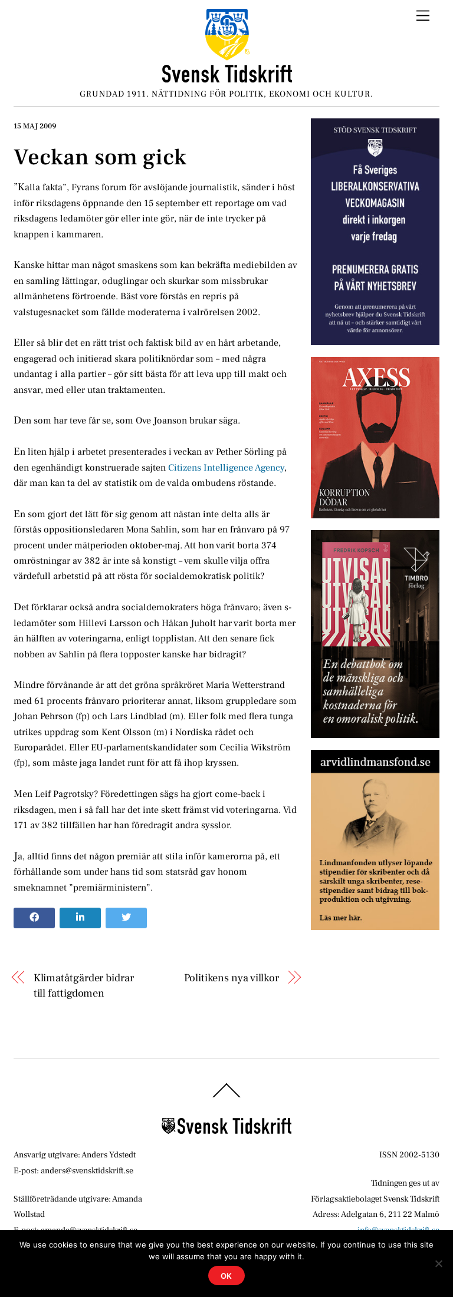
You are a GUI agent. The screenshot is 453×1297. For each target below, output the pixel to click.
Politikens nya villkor (231, 978)
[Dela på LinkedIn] (80, 918)
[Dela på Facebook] (34, 918)
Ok (227, 1276)
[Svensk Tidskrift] (227, 78)
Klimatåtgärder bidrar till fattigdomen (84, 985)
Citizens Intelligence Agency (226, 468)
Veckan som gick (100, 157)
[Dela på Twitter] (126, 918)
